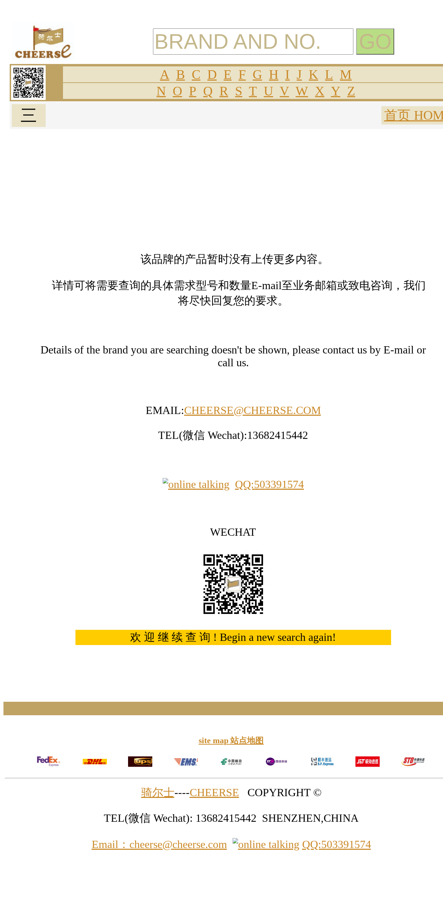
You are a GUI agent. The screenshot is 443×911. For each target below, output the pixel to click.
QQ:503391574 (269, 484)
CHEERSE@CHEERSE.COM (252, 410)
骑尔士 (157, 792)
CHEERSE (214, 792)
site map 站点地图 (231, 740)
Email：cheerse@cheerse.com (159, 844)
